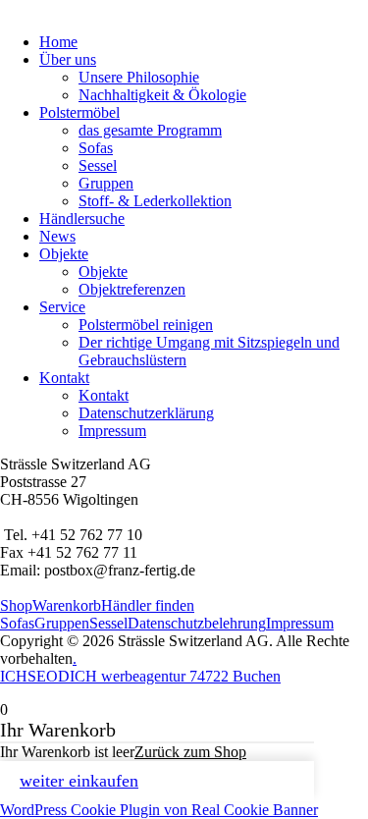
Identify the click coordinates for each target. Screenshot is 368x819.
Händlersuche (82, 218)
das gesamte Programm (150, 130)
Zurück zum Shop (190, 751)
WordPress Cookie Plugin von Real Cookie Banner (159, 809)
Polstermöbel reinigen (146, 324)
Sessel (98, 165)
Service (62, 307)
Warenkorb (66, 605)
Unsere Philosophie (139, 77)
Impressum (112, 430)
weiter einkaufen (79, 781)
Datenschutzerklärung (146, 413)
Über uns (67, 59)
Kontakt (64, 377)
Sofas (96, 147)
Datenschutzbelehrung (197, 623)
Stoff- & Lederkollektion (155, 200)
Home (58, 41)
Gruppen (106, 183)
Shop (16, 605)
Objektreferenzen (132, 289)
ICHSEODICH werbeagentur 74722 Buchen (140, 676)
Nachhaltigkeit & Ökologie (162, 94)
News (57, 236)
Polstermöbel (79, 112)
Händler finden (147, 605)
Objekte (63, 254)
